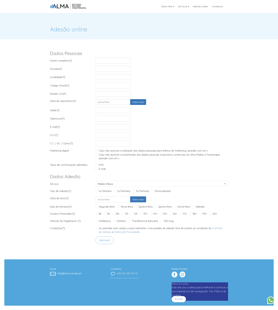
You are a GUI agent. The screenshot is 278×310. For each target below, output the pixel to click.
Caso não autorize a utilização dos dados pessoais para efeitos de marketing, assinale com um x (153, 150)
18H (195, 213)
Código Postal (59, 85)
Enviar (104, 240)
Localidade (57, 77)
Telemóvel (57, 118)
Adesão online (200, 6)
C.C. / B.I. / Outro (61, 143)
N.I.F (54, 135)
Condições (57, 228)
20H (214, 213)
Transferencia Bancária (145, 220)
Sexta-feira (184, 206)
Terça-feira (126, 206)
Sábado (200, 206)
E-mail (55, 126)
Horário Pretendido (62, 213)
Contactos (217, 6)
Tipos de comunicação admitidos (68, 164)
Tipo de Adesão (60, 190)
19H (204, 213)
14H (155, 213)
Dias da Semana (61, 206)
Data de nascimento (63, 100)
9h (108, 213)
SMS (101, 164)
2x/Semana (123, 190)
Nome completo (61, 60)
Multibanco (105, 220)
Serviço (54, 183)
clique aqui (138, 101)
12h (136, 213)
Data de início (59, 198)
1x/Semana (105, 190)
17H (185, 213)
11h (126, 213)
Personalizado (163, 190)
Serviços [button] (182, 6)
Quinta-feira (165, 206)
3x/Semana (142, 190)
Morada (56, 68)
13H (145, 213)
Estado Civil (58, 93)
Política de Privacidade (127, 231)
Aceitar (179, 299)
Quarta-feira (145, 206)
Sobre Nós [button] (166, 6)
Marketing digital (59, 150)
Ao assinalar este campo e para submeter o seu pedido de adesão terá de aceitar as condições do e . (161, 230)
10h (117, 213)
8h (100, 213)
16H (175, 213)
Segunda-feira (107, 206)
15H (165, 213)
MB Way (169, 220)
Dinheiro (121, 220)
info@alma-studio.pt (69, 273)
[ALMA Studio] (68, 6)
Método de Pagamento (65, 220)
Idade (55, 110)
